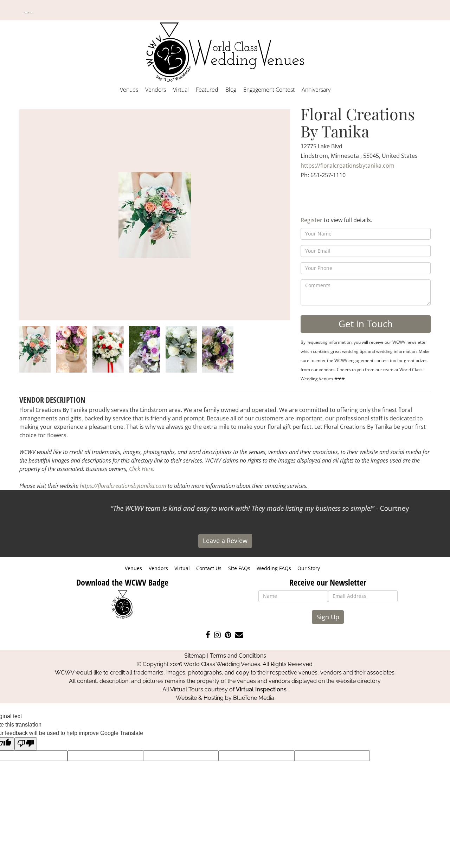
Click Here (141, 469)
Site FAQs (239, 568)
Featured (207, 89)
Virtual (181, 89)
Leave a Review (225, 540)
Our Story (308, 568)
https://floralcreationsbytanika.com (347, 165)
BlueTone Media (253, 698)
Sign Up (327, 617)
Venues (129, 89)
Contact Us (208, 568)
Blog (230, 89)
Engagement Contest (269, 89)
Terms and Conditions (238, 655)
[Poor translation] (25, 743)
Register (311, 220)
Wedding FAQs (274, 568)
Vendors (155, 89)
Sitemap (195, 655)
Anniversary (316, 89)
